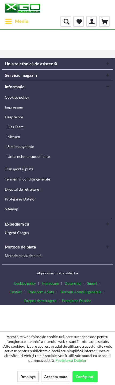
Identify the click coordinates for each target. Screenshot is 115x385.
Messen (13, 136)
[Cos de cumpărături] (104, 21)
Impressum (14, 107)
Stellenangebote (20, 146)
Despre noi (14, 117)
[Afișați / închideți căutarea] (65, 21)
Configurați (85, 376)
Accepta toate (55, 376)
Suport (92, 283)
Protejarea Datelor (20, 199)
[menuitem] (16, 21)
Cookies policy (17, 97)
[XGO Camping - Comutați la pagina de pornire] (22, 8)
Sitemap (11, 209)
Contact (16, 292)
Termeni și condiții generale (27, 179)
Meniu (21, 21)
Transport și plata (19, 169)
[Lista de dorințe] (78, 21)
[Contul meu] (91, 21)
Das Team (15, 127)
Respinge (28, 376)
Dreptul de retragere (22, 189)
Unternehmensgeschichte (28, 156)
